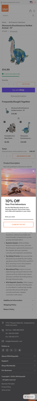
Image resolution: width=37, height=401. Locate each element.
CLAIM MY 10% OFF (18, 224)
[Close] (33, 171)
